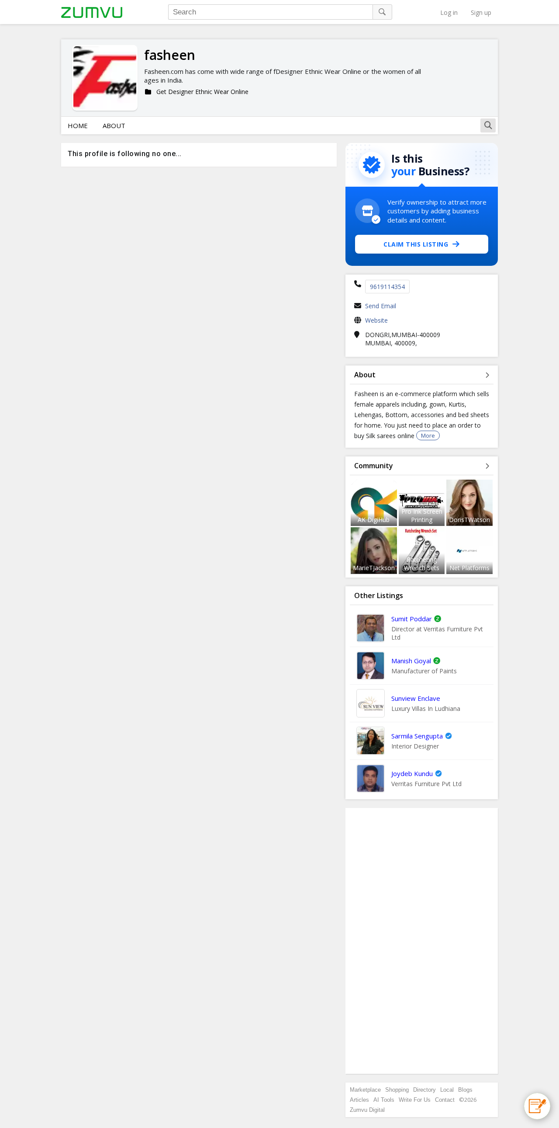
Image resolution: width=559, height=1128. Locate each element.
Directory (424, 1090)
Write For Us (415, 1100)
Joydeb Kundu (412, 773)
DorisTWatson (469, 519)
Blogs (465, 1090)
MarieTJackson (374, 568)
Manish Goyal (411, 660)
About (114, 125)
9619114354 (387, 286)
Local (447, 1090)
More (428, 435)
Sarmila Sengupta (417, 735)
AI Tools (383, 1100)
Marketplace (365, 1090)
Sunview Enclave (415, 698)
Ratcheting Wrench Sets (421, 563)
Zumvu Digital (367, 1110)
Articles (359, 1100)
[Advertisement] (421, 941)
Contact (445, 1100)
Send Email (380, 306)
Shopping (397, 1090)
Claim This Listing (415, 244)
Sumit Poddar (411, 618)
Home (78, 125)
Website (376, 320)
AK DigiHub (374, 519)
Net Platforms (469, 568)
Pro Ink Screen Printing (421, 515)
